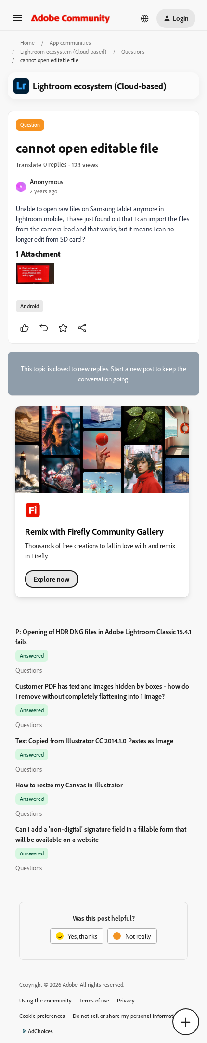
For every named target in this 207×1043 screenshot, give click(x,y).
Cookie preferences (42, 1015)
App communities (70, 42)
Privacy (126, 1000)
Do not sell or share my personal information (127, 1015)
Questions (133, 51)
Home (27, 42)
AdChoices (40, 1031)
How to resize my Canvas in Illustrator (69, 785)
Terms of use (94, 1000)
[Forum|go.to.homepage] (70, 18)
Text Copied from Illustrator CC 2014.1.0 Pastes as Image (94, 740)
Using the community (45, 1000)
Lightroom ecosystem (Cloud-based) (63, 51)
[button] (17, 21)
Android (29, 306)
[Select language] (145, 18)
